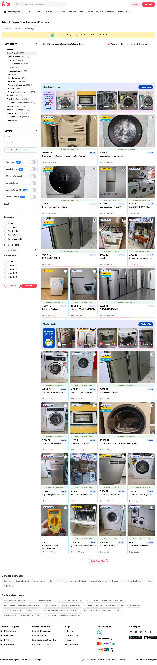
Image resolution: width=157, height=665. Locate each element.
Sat (150, 4)
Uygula (29, 286)
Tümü (10, 223)
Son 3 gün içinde (14, 231)
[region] (98, 100)
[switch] (33, 162)
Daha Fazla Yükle (98, 561)
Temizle (12, 286)
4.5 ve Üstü (12, 277)
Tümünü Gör (145, 87)
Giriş (135, 4)
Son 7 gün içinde (14, 235)
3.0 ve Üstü (12, 265)
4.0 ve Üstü (12, 273)
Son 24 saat (13, 227)
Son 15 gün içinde (15, 239)
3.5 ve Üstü (12, 269)
